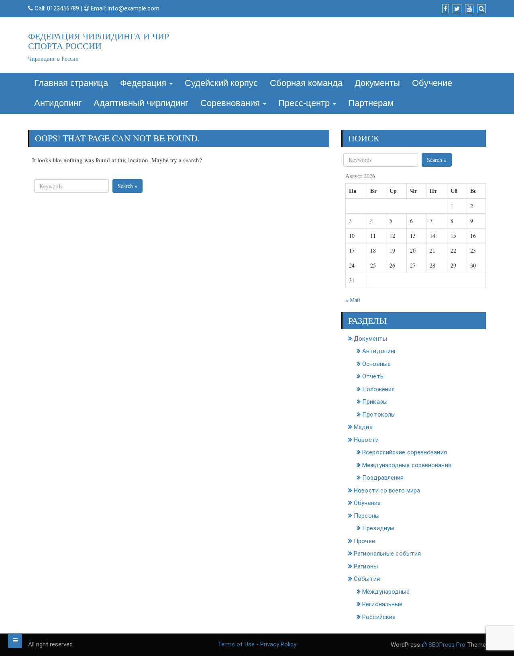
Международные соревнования (406, 465)
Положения (378, 389)
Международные (386, 591)
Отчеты (373, 376)
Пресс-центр (305, 103)
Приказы (375, 401)
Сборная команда (306, 83)
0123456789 (63, 8)
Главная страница (71, 83)
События (367, 578)
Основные (376, 364)
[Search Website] (480, 8)
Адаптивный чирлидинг (141, 103)
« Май (352, 300)
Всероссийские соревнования (404, 452)
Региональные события (387, 553)
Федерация (144, 83)
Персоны (366, 515)
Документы (377, 83)
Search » (127, 186)
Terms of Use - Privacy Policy (257, 644)
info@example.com (133, 8)
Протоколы (379, 414)
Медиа (363, 427)
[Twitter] (456, 8)
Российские (379, 617)
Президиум (378, 528)
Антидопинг (58, 103)
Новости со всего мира (387, 490)
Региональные (382, 604)
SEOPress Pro (446, 644)
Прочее (364, 541)
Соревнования (231, 103)
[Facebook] (444, 8)
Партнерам (371, 103)
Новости (366, 439)
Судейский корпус (221, 83)
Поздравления (383, 477)
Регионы (366, 566)
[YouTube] (468, 8)
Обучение (432, 83)
